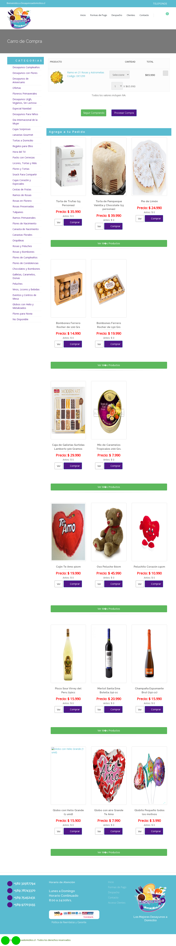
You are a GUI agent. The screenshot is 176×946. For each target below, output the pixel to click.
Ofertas (17, 87)
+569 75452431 (24, 897)
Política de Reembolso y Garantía (69, 922)
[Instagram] (136, 3)
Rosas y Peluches (22, 246)
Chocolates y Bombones (26, 268)
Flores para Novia (22, 313)
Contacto (144, 15)
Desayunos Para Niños (25, 114)
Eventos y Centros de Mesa (24, 296)
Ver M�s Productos (109, 243)
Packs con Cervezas (24, 157)
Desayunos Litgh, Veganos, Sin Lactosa (24, 101)
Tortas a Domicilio (23, 140)
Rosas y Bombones (23, 251)
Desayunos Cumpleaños (26, 67)
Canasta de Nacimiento (26, 229)
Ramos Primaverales (24, 217)
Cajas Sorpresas (22, 129)
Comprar (74, 222)
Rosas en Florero (22, 200)
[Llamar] (17, 941)
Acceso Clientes (116, 902)
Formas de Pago (98, 15)
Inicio (83, 15)
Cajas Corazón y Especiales (22, 181)
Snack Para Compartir (25, 174)
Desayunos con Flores (25, 73)
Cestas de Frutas (22, 189)
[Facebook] (129, 3)
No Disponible (20, 319)
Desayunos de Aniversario (21, 80)
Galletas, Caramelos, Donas (24, 276)
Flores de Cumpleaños (25, 257)
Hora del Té (19, 151)
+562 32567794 (24, 883)
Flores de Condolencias (25, 263)
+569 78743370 (24, 890)
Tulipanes (18, 212)
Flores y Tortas (21, 168)
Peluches (18, 283)
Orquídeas (18, 240)
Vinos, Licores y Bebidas (26, 289)
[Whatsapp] (6, 941)
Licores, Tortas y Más (25, 163)
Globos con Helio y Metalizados (23, 306)
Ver (58, 222)
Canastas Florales (22, 234)
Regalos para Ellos (23, 146)
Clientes (131, 15)
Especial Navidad (22, 108)
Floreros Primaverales (25, 93)
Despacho (117, 15)
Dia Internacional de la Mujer (25, 121)
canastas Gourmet (23, 134)
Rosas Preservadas (23, 206)
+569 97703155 (24, 904)
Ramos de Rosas (22, 195)
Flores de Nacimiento (24, 223)
